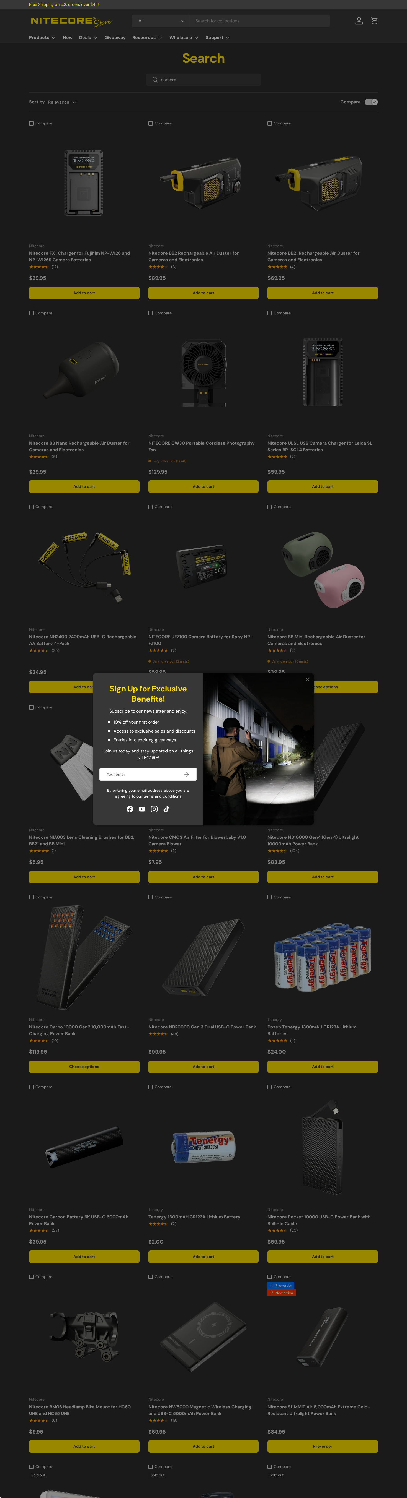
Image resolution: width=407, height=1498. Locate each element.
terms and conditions (162, 796)
